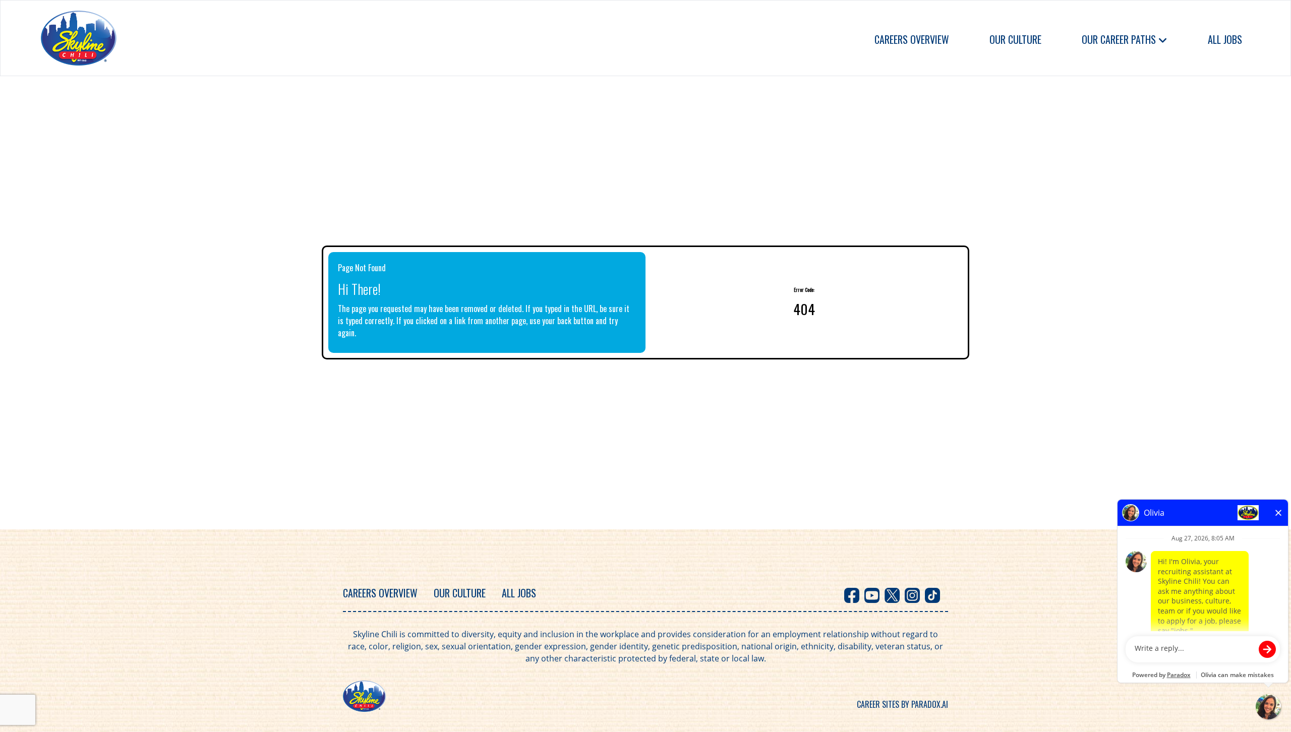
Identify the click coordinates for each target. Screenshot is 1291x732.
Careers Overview (911, 39)
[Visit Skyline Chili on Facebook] (851, 595)
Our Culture (1015, 39)
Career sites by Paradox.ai (902, 704)
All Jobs (1225, 39)
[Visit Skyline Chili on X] (892, 595)
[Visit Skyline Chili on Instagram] (912, 595)
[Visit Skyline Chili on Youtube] (871, 595)
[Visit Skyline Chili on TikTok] (932, 595)
